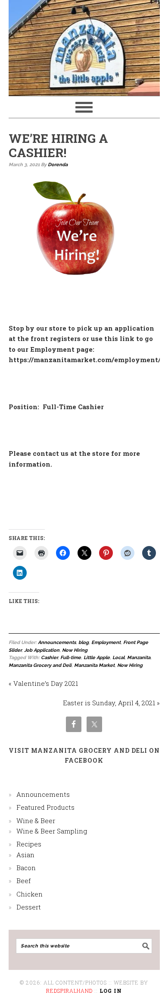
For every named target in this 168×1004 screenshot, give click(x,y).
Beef (23, 880)
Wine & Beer (35, 820)
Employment (106, 642)
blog (83, 642)
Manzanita (138, 657)
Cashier (49, 657)
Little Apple (97, 657)
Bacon (26, 867)
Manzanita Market (94, 665)
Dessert (28, 907)
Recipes (28, 844)
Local (118, 657)
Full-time (70, 657)
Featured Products (45, 807)
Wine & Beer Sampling (51, 831)
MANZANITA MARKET (84, 44)
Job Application (41, 650)
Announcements (57, 642)
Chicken (29, 894)
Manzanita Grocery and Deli (40, 665)
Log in (111, 990)
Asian (25, 854)
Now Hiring (74, 650)
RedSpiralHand (69, 990)
